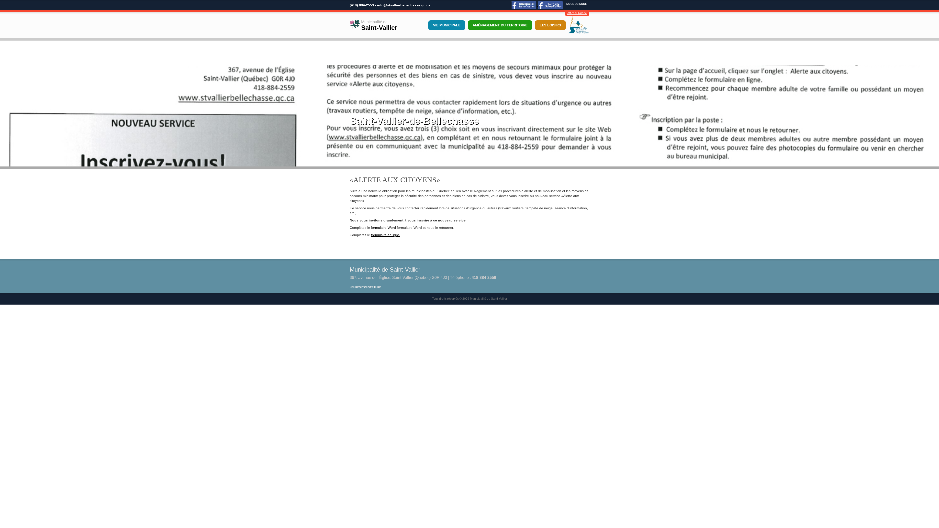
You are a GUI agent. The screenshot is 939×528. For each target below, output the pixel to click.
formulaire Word (383, 228)
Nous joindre (576, 3)
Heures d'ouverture (365, 287)
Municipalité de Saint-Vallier (385, 269)
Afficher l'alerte (577, 13)
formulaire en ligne (385, 235)
